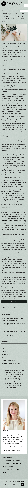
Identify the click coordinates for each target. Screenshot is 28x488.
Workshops (5, 354)
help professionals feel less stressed (12, 436)
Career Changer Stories (8, 360)
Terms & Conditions (20, 481)
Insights (4, 345)
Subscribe (24, 11)
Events (4, 351)
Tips (3, 357)
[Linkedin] (22, 484)
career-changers (7, 443)
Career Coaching (7, 457)
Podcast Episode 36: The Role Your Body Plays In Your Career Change (12, 319)
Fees (4, 472)
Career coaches (5, 186)
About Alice (6, 430)
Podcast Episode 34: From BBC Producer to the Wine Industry (13, 331)
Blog (2, 10)
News (3, 348)
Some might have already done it (15, 193)
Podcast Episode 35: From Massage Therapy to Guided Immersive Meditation (13, 324)
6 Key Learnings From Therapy (10, 328)
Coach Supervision (8, 466)
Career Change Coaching (13, 460)
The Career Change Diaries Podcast (11, 363)
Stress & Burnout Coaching (13, 463)
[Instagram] (14, 484)
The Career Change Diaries (12, 449)
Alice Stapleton (14, 301)
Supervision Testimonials (12, 469)
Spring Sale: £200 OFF (8, 336)
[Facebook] (5, 484)
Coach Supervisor (7, 449)
